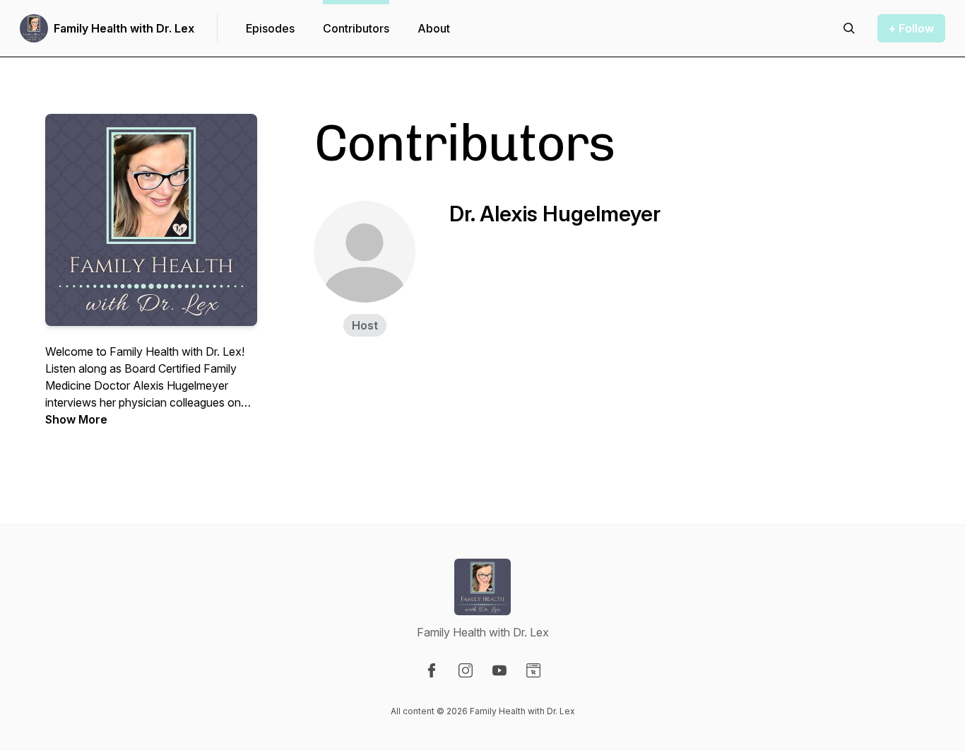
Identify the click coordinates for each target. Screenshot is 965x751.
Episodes (270, 28)
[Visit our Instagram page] (465, 670)
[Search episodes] (849, 28)
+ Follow (911, 28)
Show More (76, 419)
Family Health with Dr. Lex (124, 28)
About (434, 28)
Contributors (356, 28)
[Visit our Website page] (533, 670)
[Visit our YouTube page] (499, 670)
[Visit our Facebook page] (432, 670)
